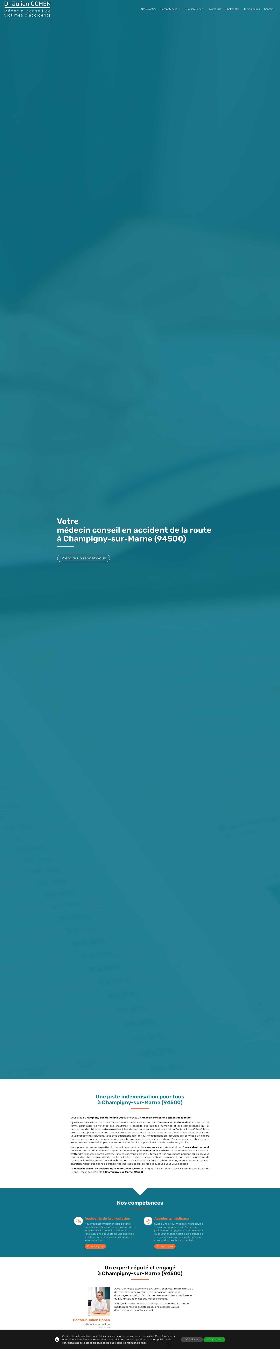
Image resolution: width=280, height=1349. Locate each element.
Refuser (193, 1339)
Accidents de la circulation (107, 1218)
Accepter (216, 1339)
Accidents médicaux (171, 1218)
